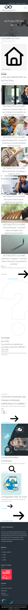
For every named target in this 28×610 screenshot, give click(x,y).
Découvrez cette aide (13, 279)
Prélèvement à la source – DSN (8, 83)
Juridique (4, 559)
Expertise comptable (7, 552)
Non (7, 349)
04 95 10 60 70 (12, 3)
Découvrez (4, 508)
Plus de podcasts (6, 422)
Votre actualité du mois (7, 520)
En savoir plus (16, 608)
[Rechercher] (1, 43)
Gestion (4, 557)
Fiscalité (4, 554)
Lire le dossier (5, 472)
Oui (3, 349)
